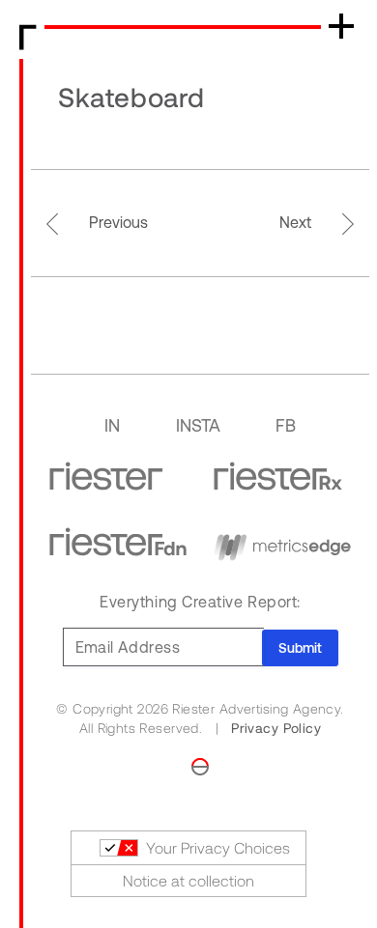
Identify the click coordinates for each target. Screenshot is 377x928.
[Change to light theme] (200, 764)
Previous (118, 222)
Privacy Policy (276, 728)
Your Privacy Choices (218, 848)
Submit (300, 648)
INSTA (198, 425)
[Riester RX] (278, 476)
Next (295, 222)
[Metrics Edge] (282, 541)
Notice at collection (188, 880)
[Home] (28, 33)
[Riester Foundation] (118, 541)
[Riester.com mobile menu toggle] (341, 26)
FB (286, 425)
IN (112, 425)
